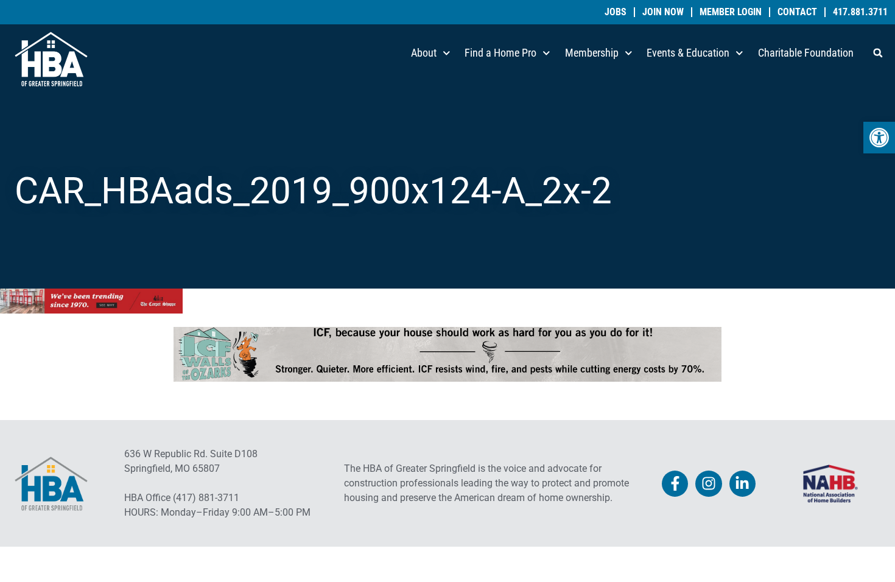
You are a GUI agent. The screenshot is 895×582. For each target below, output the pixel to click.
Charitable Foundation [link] (806, 52)
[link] (879, 137)
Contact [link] (797, 12)
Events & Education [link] (688, 52)
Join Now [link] (663, 12)
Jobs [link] (615, 12)
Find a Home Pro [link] (500, 52)
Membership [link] (592, 52)
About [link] (424, 52)
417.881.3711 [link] (860, 12)
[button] (878, 53)
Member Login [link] (731, 12)
